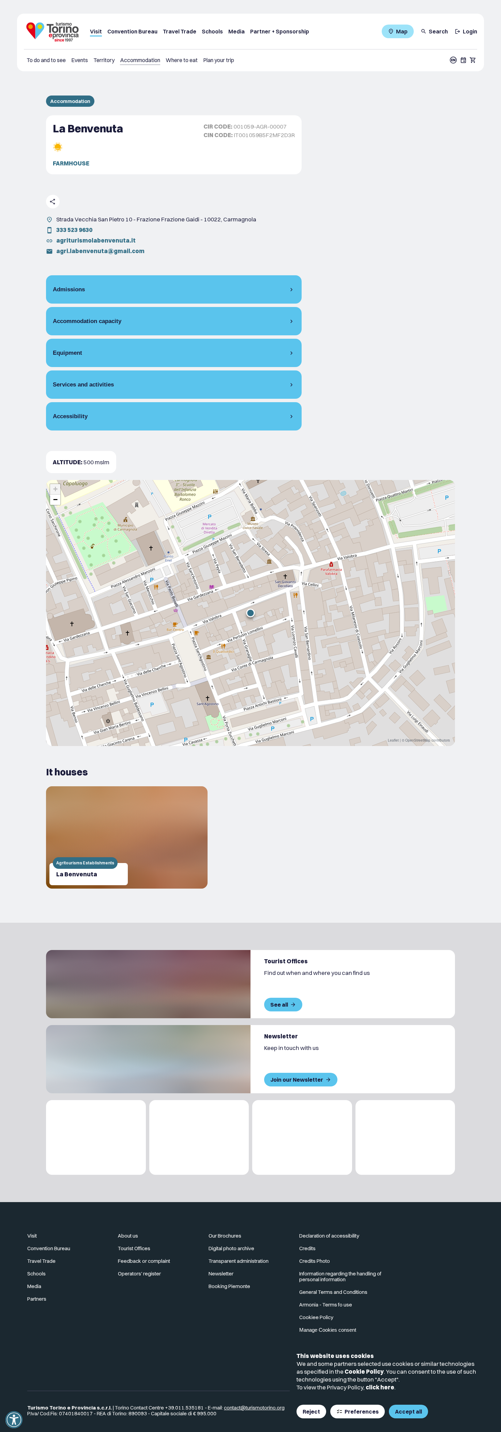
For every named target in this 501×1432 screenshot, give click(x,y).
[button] (250, 613)
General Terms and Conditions (333, 1292)
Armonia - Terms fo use (325, 1304)
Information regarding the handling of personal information (340, 1276)
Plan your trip (218, 60)
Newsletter (221, 1273)
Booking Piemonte (229, 1286)
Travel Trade (179, 31)
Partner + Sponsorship (279, 31)
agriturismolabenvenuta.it (96, 240)
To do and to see (46, 60)
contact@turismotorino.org (254, 1407)
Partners (36, 1299)
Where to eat (182, 60)
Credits (307, 1248)
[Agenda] (463, 60)
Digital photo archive (231, 1248)
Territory (104, 60)
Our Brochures (225, 1235)
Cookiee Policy (316, 1317)
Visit (96, 31)
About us (128, 1235)
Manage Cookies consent (327, 1330)
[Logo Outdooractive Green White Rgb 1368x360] (405, 1137)
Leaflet (393, 740)
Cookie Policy (364, 1371)
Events (79, 60)
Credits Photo (314, 1261)
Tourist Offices (134, 1248)
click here (380, 1387)
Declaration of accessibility (329, 1235)
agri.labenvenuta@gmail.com (100, 250)
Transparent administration (239, 1261)
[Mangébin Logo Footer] (199, 1137)
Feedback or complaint (144, 1261)
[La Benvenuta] (127, 837)
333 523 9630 (74, 229)
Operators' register (139, 1273)
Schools (212, 31)
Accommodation (140, 60)
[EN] (453, 60)
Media (236, 31)
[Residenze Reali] (302, 1137)
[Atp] (96, 1137)
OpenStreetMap (417, 740)
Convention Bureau (132, 31)
